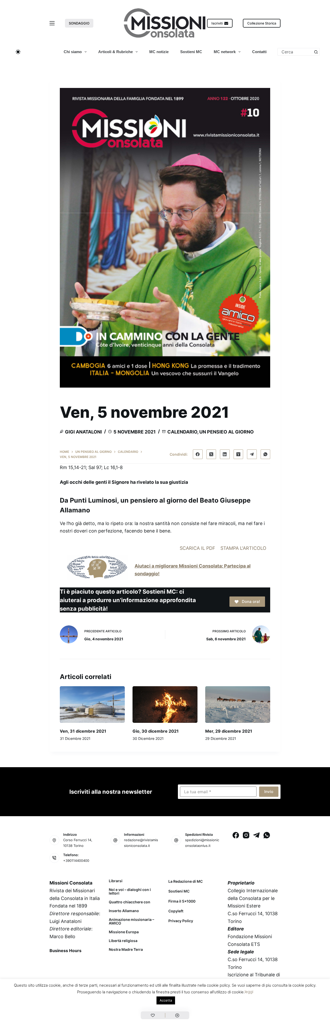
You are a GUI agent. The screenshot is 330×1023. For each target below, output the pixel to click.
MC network (225, 52)
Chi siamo (73, 52)
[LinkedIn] (225, 454)
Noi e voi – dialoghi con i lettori (130, 891)
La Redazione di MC (185, 881)
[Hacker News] (238, 454)
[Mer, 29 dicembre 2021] (237, 704)
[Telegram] (252, 454)
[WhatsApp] (265, 454)
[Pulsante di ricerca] (315, 51)
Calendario (182, 432)
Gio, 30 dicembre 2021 (156, 731)
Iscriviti (217, 23)
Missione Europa (124, 932)
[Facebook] (198, 454)
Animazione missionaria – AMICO (131, 921)
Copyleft (175, 911)
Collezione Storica (261, 23)
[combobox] (295, 52)
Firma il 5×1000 (181, 901)
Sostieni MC (191, 52)
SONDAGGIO (79, 23)
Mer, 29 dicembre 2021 (228, 731)
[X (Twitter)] (211, 454)
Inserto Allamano (124, 911)
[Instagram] (246, 835)
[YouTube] (95, 962)
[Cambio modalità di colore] (18, 51)
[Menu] (52, 23)
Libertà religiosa (123, 941)
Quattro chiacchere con (129, 902)
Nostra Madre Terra (126, 949)
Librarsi (115, 881)
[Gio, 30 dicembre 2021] (165, 704)
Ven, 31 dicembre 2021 (83, 731)
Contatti (259, 52)
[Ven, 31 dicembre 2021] (92, 704)
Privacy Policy (180, 921)
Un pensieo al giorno (226, 432)
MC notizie (159, 52)
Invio (268, 791)
